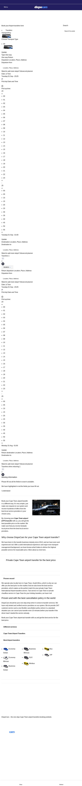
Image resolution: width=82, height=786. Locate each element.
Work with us (47, 742)
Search (6, 267)
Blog (44, 739)
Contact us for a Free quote (31, 569)
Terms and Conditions (9, 759)
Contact (4, 756)
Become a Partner (48, 746)
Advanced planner (26, 71)
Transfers (8, 30)
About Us (45, 735)
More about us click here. (37, 550)
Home (3, 17)
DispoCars (5, 603)
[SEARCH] (78, 31)
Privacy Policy (7, 763)
